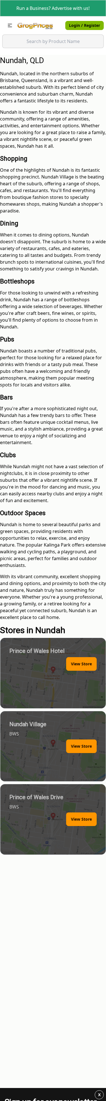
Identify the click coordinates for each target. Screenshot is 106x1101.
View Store (81, 663)
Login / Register (84, 25)
